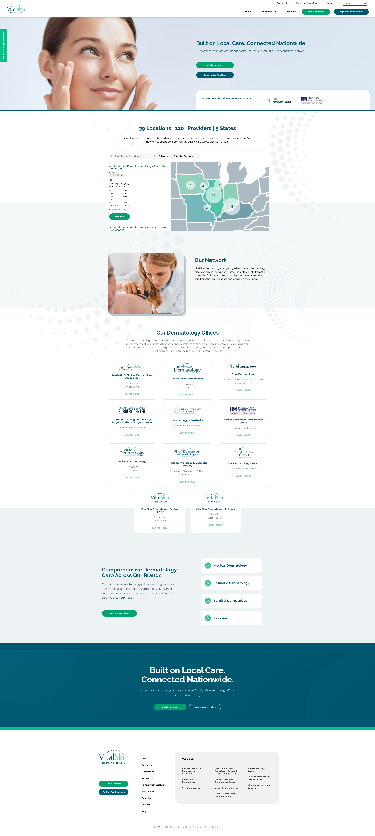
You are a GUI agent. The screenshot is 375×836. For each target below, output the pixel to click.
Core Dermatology (191, 788)
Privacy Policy (211, 827)
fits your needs (124, 597)
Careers (330, 3)
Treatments (148, 791)
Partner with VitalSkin (153, 785)
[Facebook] (111, 180)
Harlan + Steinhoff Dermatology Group (225, 780)
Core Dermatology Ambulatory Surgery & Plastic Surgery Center (226, 771)
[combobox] (130, 156)
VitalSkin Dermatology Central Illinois (259, 778)
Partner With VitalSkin (307, 3)
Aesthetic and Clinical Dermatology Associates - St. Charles (138, 228)
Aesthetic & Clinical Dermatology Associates (192, 771)
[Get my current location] (154, 156)
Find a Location (316, 11)
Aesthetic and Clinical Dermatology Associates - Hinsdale (138, 167)
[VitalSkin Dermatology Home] (16, 9)
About (247, 11)
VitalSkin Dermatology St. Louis (259, 786)
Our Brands (266, 11)
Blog (144, 811)
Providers (291, 11)
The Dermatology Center (256, 769)
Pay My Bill (281, 3)
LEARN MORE (131, 394)
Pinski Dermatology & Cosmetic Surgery (226, 795)
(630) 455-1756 (119, 209)
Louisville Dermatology (226, 788)
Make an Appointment (3, 45)
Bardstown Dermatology (188, 780)
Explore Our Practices (351, 11)
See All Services (119, 613)
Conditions (147, 798)
